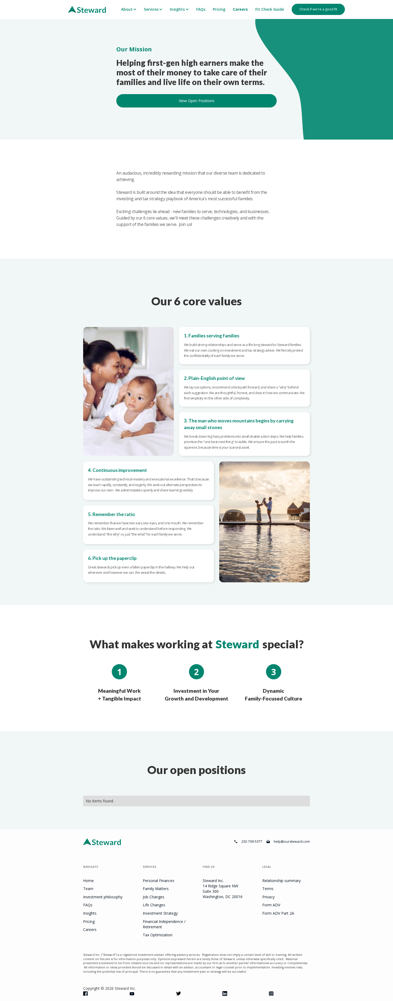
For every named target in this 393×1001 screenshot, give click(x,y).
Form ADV (271, 904)
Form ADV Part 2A (278, 913)
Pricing (219, 9)
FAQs (200, 9)
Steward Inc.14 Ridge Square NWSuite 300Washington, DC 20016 (222, 888)
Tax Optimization (157, 934)
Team (88, 888)
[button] (128, 9)
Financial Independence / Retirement (164, 924)
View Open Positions (196, 100)
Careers (240, 9)
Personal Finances (158, 880)
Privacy (268, 896)
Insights (90, 913)
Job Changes (153, 896)
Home (88, 880)
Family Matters (156, 888)
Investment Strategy (160, 913)
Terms (267, 888)
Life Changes (154, 904)
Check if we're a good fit (318, 9)
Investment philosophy (102, 896)
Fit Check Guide (269, 9)
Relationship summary (281, 880)
